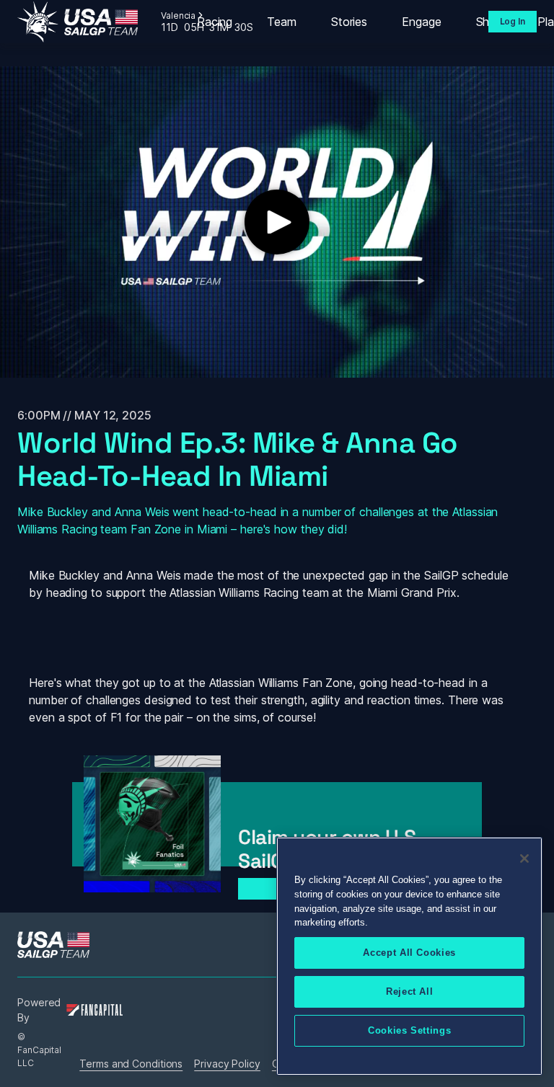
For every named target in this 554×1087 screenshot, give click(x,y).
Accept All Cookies (409, 952)
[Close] (524, 858)
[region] (409, 956)
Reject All (410, 991)
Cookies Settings (410, 1030)
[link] (77, 22)
